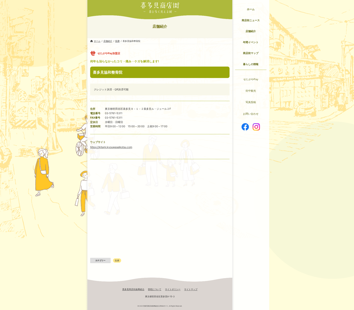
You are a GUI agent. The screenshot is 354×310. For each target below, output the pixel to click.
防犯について (154, 289)
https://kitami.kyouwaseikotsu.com (111, 147)
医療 (117, 260)
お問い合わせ (250, 113)
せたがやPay (250, 79)
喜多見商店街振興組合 (133, 289)
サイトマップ (190, 289)
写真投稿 (251, 102)
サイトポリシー (173, 289)
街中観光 (251, 90)
